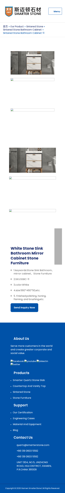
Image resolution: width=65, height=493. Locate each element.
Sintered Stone (21, 392)
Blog (15, 430)
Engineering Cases (24, 418)
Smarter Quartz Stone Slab (29, 380)
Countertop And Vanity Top (29, 386)
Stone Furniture (22, 398)
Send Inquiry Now (24, 307)
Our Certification (23, 412)
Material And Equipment (27, 424)
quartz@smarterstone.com (33, 445)
